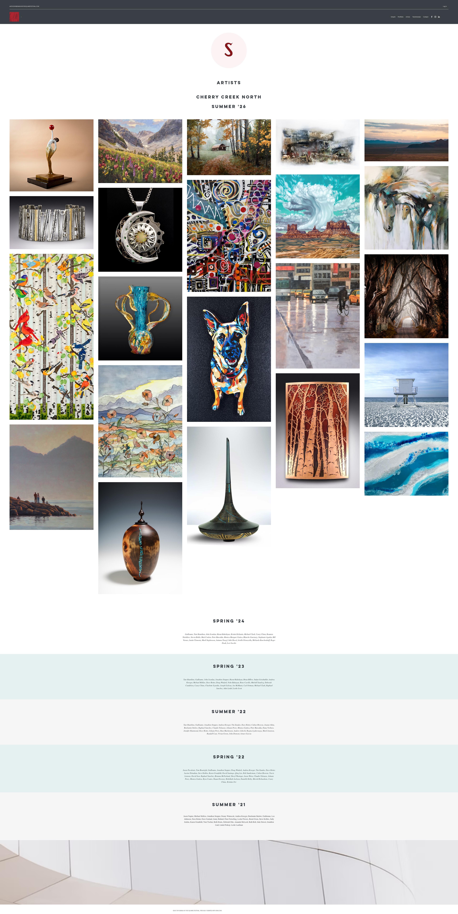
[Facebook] (432, 17)
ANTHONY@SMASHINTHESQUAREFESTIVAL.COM (24, 6)
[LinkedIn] (439, 17)
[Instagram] (435, 17)
